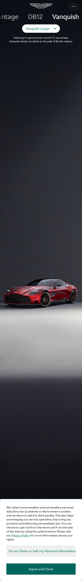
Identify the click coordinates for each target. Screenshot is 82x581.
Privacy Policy (20, 535)
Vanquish (65, 17)
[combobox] (41, 28)
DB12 (35, 17)
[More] (74, 6)
